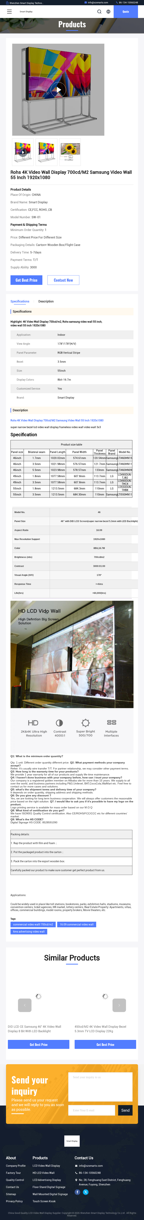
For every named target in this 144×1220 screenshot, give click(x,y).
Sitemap (11, 1194)
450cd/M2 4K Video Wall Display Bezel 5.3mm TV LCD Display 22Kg (35, 1029)
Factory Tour (13, 1172)
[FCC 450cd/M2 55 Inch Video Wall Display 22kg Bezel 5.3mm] (106, 996)
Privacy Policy (14, 1201)
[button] (25, 1005)
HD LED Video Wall (44, 1172)
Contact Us (12, 1187)
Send (125, 1110)
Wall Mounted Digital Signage (50, 1194)
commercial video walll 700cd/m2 (33, 924)
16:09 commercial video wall (77, 924)
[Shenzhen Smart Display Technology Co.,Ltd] (26, 11)
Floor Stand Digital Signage (49, 1187)
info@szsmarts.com (98, 2)
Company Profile (16, 1165)
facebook (77, 1192)
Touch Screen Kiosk (44, 1201)
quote (126, 11)
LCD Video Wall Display (46, 1165)
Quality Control (15, 1179)
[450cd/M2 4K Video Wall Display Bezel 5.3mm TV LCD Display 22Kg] (39, 996)
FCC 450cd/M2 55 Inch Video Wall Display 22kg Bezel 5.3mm (104, 1029)
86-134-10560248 (128, 2)
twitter (85, 1192)
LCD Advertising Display (47, 1179)
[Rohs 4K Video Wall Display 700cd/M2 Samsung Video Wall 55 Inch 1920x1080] (58, 90)
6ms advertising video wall (29, 931)
